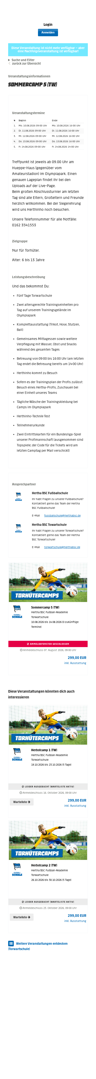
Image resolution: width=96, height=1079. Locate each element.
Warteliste (20, 802)
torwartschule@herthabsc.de (62, 547)
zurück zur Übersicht (26, 64)
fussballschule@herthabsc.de (62, 515)
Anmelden (48, 32)
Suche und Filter (23, 60)
